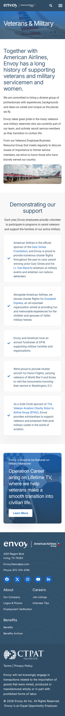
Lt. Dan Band (21, 268)
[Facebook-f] (6, 579)
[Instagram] (27, 579)
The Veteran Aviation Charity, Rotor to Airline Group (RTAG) (34, 408)
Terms (7, 665)
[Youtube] (38, 579)
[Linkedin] (48, 579)
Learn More (20, 513)
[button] (51, 5)
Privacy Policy (23, 665)
